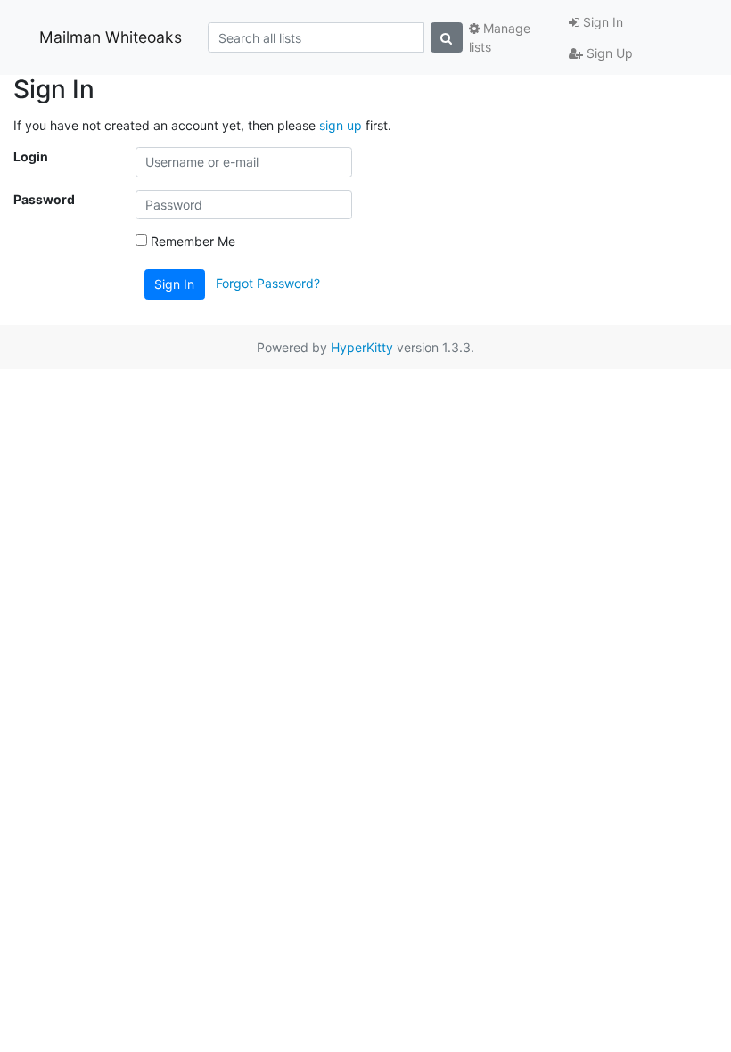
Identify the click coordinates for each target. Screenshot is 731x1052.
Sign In (601, 21)
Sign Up (608, 53)
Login (30, 156)
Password (44, 199)
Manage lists (499, 37)
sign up (340, 125)
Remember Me (191, 241)
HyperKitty (362, 347)
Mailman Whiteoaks (110, 37)
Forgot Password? (268, 283)
